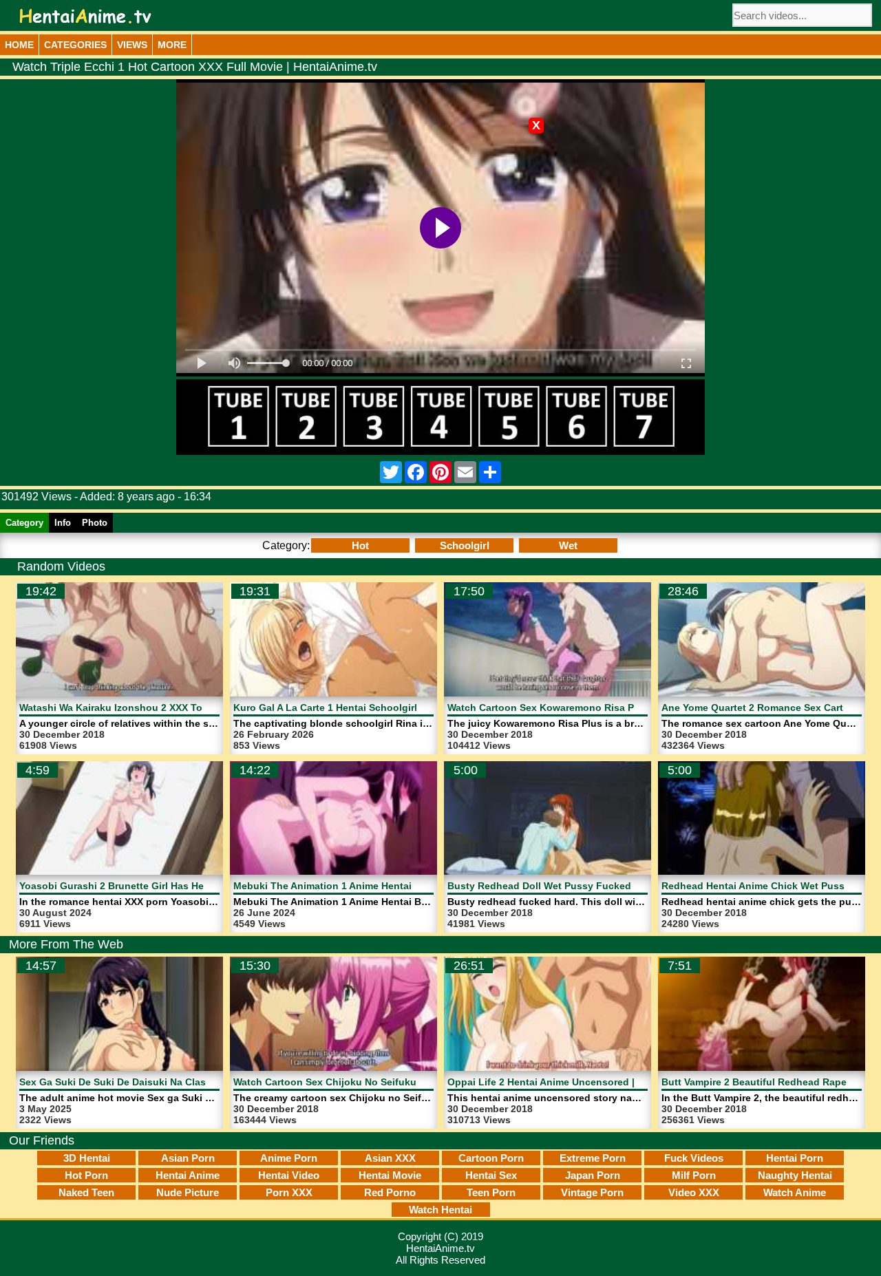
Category (24, 523)
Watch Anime (794, 1192)
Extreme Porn (593, 1158)
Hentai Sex (491, 1175)
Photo (94, 523)
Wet (568, 545)
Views (132, 44)
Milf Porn (694, 1175)
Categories (75, 44)
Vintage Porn (592, 1192)
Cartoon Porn (491, 1158)
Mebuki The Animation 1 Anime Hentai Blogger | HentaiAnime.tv (382, 885)
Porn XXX (289, 1192)
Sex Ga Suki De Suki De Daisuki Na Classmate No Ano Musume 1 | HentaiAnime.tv (210, 1081)
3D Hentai (86, 1158)
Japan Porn (592, 1175)
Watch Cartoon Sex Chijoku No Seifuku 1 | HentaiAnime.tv (369, 1081)
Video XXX (693, 1192)
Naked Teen (86, 1192)
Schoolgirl (464, 545)
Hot (360, 545)
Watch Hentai (440, 1209)
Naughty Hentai (795, 1175)
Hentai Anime (188, 1175)
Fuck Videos (693, 1158)
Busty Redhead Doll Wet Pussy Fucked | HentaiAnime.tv (579, 885)
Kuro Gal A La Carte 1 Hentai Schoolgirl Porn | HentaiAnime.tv (377, 707)
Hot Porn (86, 1175)
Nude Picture (187, 1192)
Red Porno (390, 1192)
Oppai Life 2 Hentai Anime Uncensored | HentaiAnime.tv (578, 1081)
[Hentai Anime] (85, 16)
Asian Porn (188, 1158)
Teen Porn (491, 1192)
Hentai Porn (794, 1158)
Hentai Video (288, 1175)
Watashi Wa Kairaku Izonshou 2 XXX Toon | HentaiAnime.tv (157, 707)
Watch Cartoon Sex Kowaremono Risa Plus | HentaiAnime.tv (587, 707)
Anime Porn (288, 1158)
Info (62, 523)
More (172, 44)
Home (19, 44)
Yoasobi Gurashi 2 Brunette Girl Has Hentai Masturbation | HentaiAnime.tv (193, 885)
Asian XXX (390, 1158)
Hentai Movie (390, 1175)
